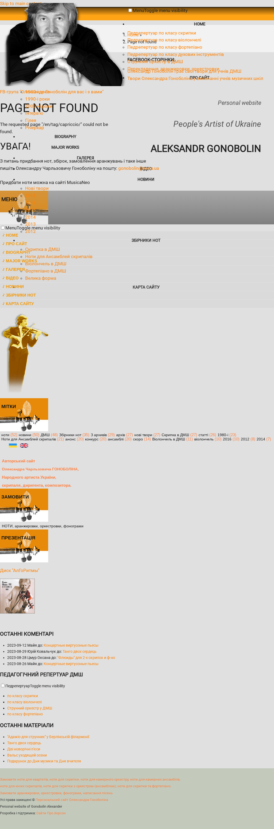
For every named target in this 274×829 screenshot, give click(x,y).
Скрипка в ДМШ (175, 435)
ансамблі (116, 439)
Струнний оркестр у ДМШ (29, 708)
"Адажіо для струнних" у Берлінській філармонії (48, 737)
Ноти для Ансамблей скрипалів (28, 439)
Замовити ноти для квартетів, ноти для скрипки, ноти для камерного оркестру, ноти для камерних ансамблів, (90, 779)
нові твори (143, 435)
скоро (138, 439)
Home (200, 24)
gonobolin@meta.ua (138, 168)
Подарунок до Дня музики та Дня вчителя (44, 761)
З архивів (99, 435)
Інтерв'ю (34, 113)
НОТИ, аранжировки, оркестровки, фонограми (42, 526)
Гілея (30, 120)
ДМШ (45, 435)
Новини (146, 179)
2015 (30, 210)
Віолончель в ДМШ (168, 439)
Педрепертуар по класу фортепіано (164, 47)
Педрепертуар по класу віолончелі (164, 40)
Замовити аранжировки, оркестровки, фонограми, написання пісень (56, 793)
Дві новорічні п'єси (23, 749)
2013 (30, 224)
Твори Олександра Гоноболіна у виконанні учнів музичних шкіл (195, 78)
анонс (70, 439)
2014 (30, 217)
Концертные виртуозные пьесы (71, 645)
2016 (30, 202)
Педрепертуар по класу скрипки (161, 33)
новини (25, 435)
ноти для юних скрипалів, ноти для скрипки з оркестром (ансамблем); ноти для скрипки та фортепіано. (85, 786)
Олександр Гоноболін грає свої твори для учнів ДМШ (184, 71)
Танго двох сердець (80, 651)
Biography (65, 136)
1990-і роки (37, 99)
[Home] (63, 84)
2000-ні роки (38, 106)
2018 (30, 195)
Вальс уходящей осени (27, 755)
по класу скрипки (22, 696)
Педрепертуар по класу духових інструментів (175, 54)
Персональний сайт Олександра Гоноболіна (72, 800)
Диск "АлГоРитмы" (19, 570)
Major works (65, 147)
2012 (245, 439)
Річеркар (34, 127)
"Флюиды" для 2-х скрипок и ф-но (86, 657)
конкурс (91, 439)
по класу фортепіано (25, 714)
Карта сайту (20, 303)
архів (120, 435)
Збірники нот (21, 295)
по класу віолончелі (24, 702)
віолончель (204, 439)
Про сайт (16, 243)
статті (203, 435)
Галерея (85, 158)
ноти (5, 435)
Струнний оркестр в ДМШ (155, 61)
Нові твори (37, 188)
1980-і (223, 435)
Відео (12, 278)
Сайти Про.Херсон (51, 813)
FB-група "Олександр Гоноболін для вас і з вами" (52, 91)
